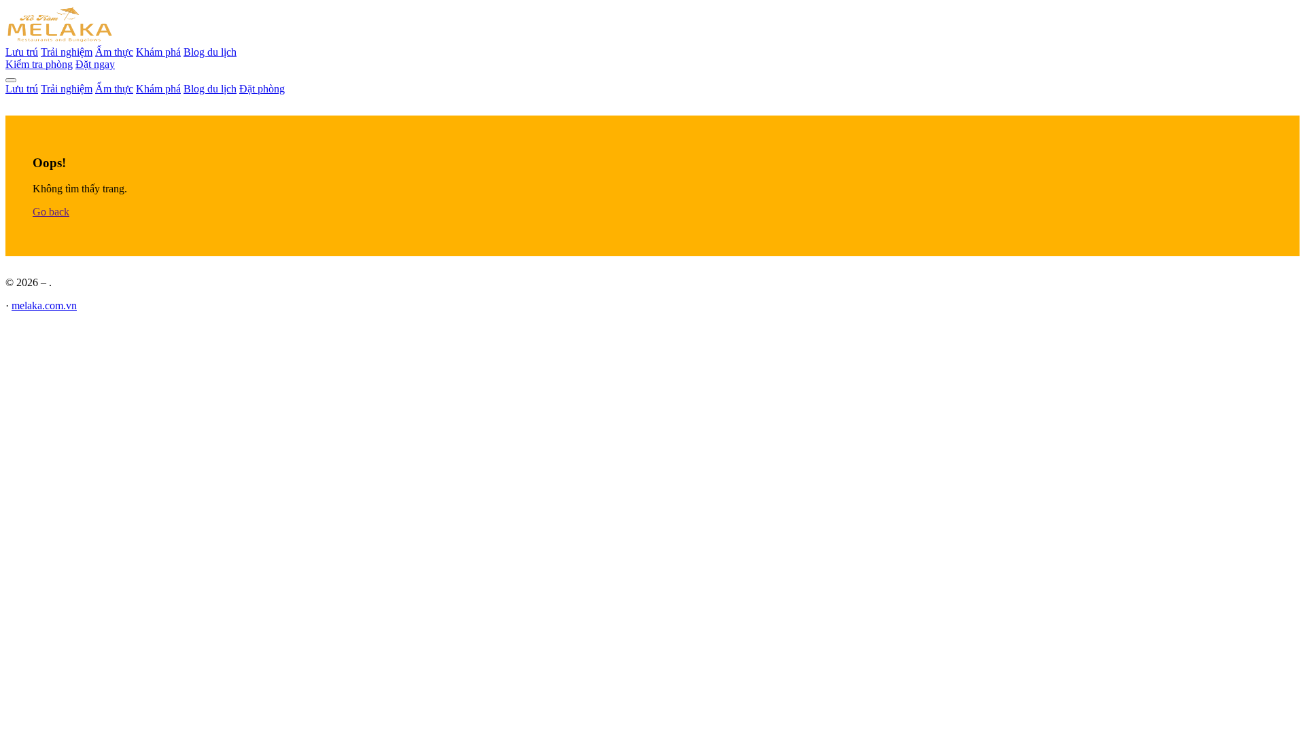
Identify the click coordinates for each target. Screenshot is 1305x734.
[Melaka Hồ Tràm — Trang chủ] (59, 40)
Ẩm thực (114, 52)
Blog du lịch (210, 52)
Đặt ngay (95, 64)
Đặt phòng (262, 88)
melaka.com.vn (44, 305)
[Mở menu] (10, 80)
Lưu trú (21, 52)
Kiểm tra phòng (39, 64)
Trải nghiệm (66, 52)
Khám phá (158, 52)
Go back (51, 211)
